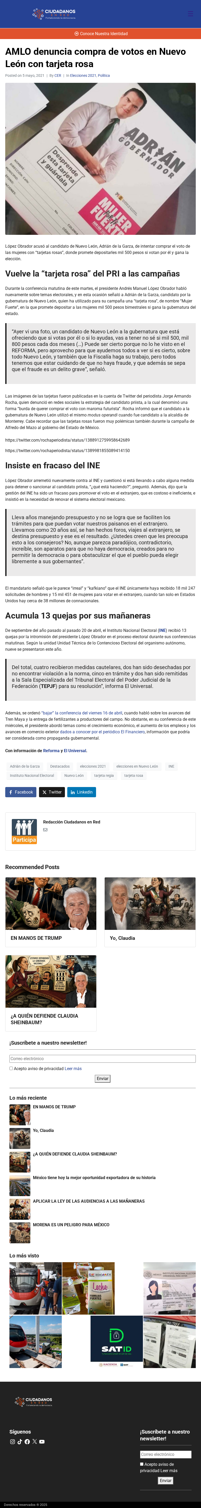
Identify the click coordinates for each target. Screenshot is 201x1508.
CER (57, 75)
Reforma (51, 750)
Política (104, 75)
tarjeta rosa (133, 775)
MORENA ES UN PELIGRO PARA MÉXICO (71, 1224)
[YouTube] (42, 1442)
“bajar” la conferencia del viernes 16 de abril (81, 712)
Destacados (60, 766)
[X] (34, 1442)
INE (171, 766)
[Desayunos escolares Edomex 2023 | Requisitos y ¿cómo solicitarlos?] (88, 1288)
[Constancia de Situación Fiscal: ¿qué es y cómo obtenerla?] (117, 1342)
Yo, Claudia (43, 1130)
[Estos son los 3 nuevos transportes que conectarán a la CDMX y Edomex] (35, 1288)
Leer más (73, 1068)
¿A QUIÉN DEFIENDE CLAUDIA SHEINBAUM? (75, 1154)
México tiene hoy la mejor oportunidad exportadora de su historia (94, 1177)
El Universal (75, 750)
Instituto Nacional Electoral (32, 775)
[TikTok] (20, 1442)
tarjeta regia (104, 775)
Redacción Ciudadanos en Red (71, 822)
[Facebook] (27, 1442)
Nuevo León (74, 775)
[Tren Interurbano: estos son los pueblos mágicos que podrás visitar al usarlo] (35, 1342)
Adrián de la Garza (25, 766)
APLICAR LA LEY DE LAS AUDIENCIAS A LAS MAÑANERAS (89, 1201)
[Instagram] (12, 1442)
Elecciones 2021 (83, 75)
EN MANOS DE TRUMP (54, 1106)
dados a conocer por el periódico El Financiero (102, 731)
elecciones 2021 (93, 766)
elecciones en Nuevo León (137, 766)
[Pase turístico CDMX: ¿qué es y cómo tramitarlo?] (169, 1342)
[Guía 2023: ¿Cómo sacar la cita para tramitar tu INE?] (169, 1288)
